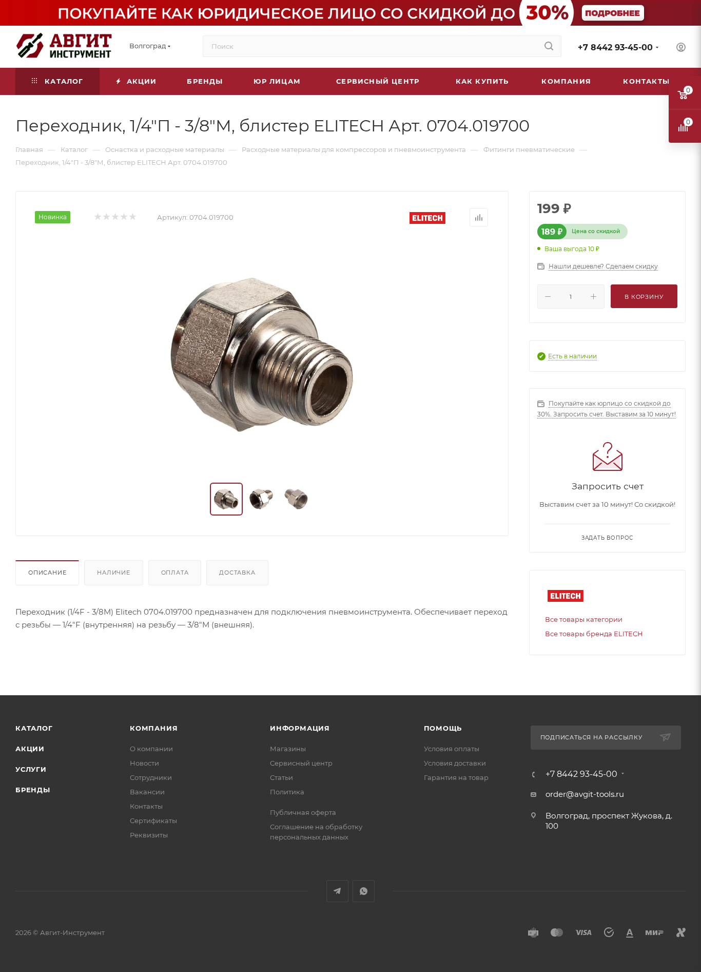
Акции (30, 749)
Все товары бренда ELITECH (594, 634)
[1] (97, 217)
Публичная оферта (303, 812)
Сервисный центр (301, 763)
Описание (47, 572)
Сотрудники (151, 777)
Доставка (237, 572)
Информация (300, 728)
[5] (132, 217)
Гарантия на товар (456, 777)
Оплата (175, 572)
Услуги (31, 769)
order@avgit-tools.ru (585, 794)
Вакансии (147, 792)
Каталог (34, 728)
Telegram (337, 891)
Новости (144, 763)
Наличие (113, 572)
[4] (123, 217)
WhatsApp (364, 891)
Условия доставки (455, 763)
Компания (154, 728)
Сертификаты (153, 820)
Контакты (146, 806)
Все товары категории (583, 619)
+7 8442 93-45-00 (615, 47)
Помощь (443, 728)
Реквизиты (149, 835)
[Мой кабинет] (681, 48)
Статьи (281, 777)
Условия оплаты (451, 749)
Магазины (288, 749)
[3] (114, 217)
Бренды (32, 790)
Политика (287, 792)
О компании (151, 749)
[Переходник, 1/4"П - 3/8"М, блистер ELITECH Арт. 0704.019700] (262, 354)
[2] (106, 217)
